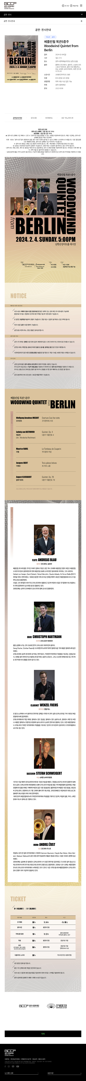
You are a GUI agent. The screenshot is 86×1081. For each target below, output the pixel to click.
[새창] (5, 1066)
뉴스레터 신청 (9, 1073)
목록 (43, 1033)
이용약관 (7, 1059)
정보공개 (35, 1059)
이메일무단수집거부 (26, 1059)
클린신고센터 (42, 1059)
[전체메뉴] (81, 5)
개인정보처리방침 (15, 1059)
